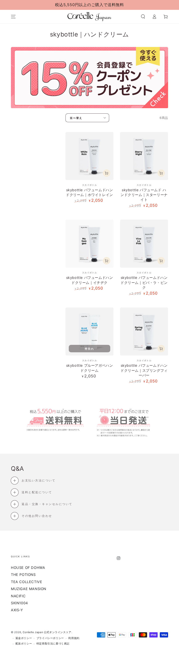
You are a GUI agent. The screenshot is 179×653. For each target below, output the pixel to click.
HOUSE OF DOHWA (28, 567)
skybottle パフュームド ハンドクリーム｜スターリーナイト (144, 195)
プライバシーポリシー (50, 638)
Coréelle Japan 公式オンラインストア (47, 632)
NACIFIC (18, 596)
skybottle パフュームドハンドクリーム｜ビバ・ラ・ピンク (144, 282)
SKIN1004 (19, 603)
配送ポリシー (23, 643)
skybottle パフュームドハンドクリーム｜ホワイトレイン (89, 192)
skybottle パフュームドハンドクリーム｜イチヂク (89, 280)
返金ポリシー (23, 638)
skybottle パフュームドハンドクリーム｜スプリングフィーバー (144, 370)
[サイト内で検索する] (143, 16)
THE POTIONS (23, 574)
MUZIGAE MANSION (28, 589)
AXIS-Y (17, 610)
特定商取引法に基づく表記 (52, 643)
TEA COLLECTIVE (26, 582)
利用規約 (73, 638)
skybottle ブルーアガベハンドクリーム (89, 367)
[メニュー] (13, 16)
